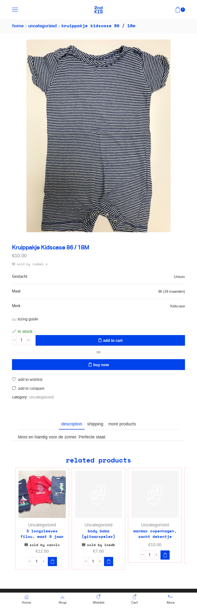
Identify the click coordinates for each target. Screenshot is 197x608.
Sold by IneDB (101, 544)
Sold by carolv (45, 544)
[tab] (72, 424)
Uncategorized (42, 26)
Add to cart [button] (44, 510)
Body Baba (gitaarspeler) (98, 534)
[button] (52, 561)
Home (18, 26)
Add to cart (113, 340)
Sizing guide (28, 319)
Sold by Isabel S (32, 264)
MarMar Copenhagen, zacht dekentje (155, 534)
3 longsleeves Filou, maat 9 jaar (42, 534)
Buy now (101, 365)
